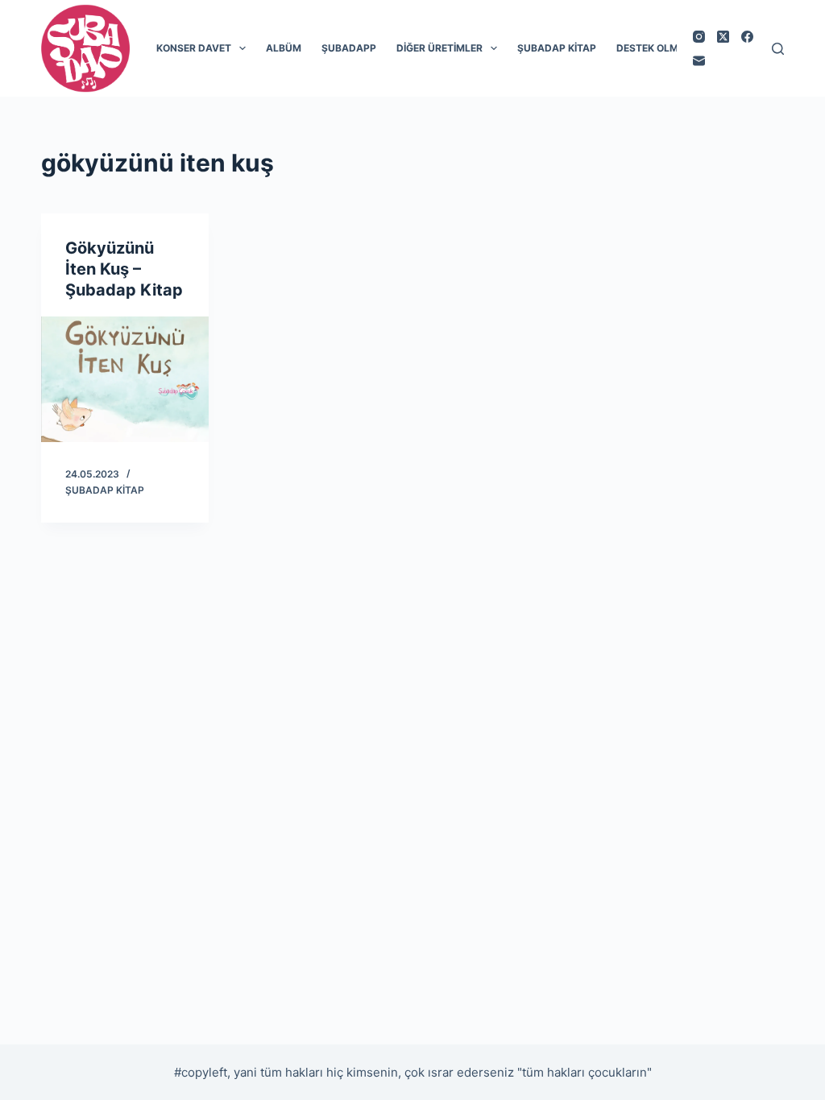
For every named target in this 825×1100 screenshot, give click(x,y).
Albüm (283, 48)
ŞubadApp (348, 48)
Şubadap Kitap (556, 48)
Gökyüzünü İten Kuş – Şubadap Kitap (124, 269)
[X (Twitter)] (723, 37)
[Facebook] (747, 37)
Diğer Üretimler (439, 48)
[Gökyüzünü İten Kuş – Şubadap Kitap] (125, 379)
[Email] (699, 61)
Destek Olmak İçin (665, 48)
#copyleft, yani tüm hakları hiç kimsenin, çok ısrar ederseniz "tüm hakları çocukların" (413, 1072)
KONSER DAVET (193, 48)
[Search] (778, 49)
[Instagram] (699, 37)
